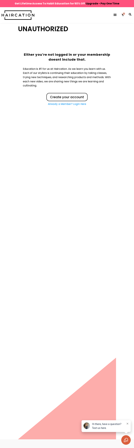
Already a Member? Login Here (67, 104)
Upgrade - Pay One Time (102, 3)
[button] (115, 14)
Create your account (67, 97)
